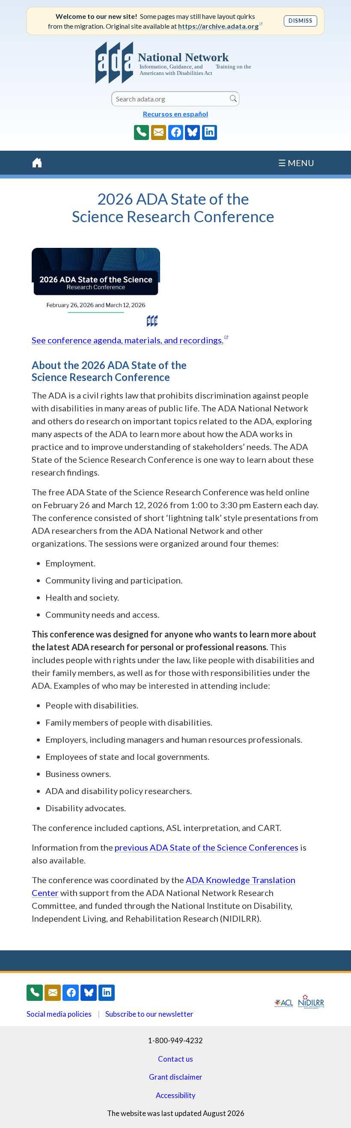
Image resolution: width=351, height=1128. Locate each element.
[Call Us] (141, 132)
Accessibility (176, 1095)
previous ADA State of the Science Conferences (206, 847)
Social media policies (59, 1013)
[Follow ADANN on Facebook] (175, 132)
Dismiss (300, 21)
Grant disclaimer (175, 1076)
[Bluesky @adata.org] (192, 132)
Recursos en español (175, 114)
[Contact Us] (158, 132)
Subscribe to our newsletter (149, 1013)
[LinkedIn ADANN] (209, 132)
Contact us (175, 1058)
